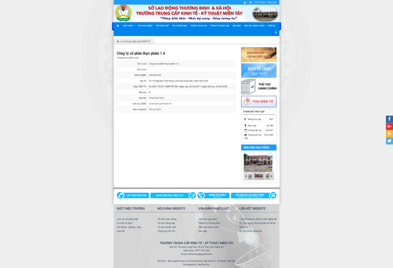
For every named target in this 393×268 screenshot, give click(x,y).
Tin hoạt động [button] (145, 26)
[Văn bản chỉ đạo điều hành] (258, 54)
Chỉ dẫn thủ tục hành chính (250, 196)
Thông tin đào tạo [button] (219, 26)
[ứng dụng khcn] (258, 101)
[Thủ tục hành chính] (258, 86)
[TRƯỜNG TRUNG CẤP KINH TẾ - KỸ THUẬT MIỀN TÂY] (197, 13)
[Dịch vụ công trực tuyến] (258, 70)
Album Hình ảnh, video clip (169, 195)
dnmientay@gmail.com (200, 254)
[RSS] (250, 2)
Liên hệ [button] (271, 26)
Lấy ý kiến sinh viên (136, 195)
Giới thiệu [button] (128, 26)
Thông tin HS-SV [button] (198, 26)
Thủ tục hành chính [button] (254, 26)
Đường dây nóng (217, 196)
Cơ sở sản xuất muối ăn (160, 103)
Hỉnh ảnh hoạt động (256, 147)
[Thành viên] (245, 2)
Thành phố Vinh (156, 98)
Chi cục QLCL (155, 109)
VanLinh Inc (203, 264)
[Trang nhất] (118, 25)
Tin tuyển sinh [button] (179, 26)
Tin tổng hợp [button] (162, 26)
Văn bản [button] (237, 26)
